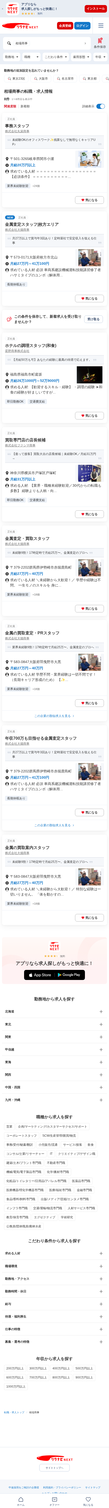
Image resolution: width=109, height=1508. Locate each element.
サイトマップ (92, 1487)
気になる (91, 200)
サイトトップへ (54, 1467)
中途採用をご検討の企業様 (24, 1487)
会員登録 (65, 25)
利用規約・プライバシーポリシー (62, 1487)
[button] (57, 8)
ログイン (82, 25)
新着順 (25, 106)
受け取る (93, 319)
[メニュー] (101, 25)
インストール (96, 8)
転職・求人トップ (14, 1412)
